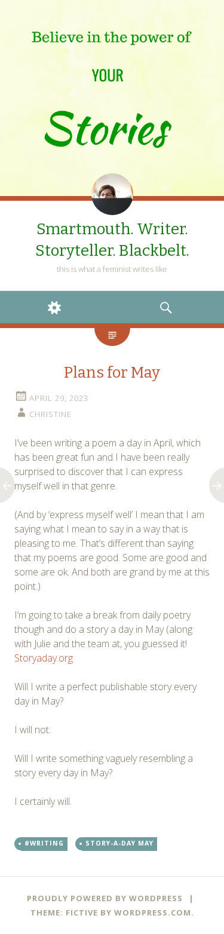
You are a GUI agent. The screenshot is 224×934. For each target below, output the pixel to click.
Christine (50, 414)
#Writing (44, 843)
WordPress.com (152, 912)
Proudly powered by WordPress (105, 898)
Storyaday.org (43, 657)
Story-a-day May (119, 843)
